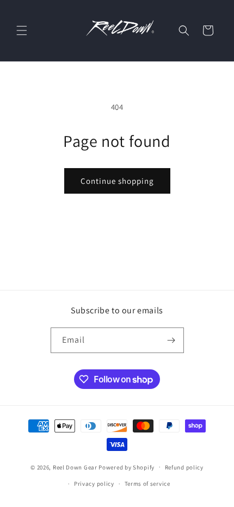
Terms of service (147, 483)
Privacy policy (94, 483)
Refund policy (184, 467)
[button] (22, 30)
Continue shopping (117, 181)
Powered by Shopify (126, 467)
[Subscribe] (171, 340)
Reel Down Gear (75, 467)
